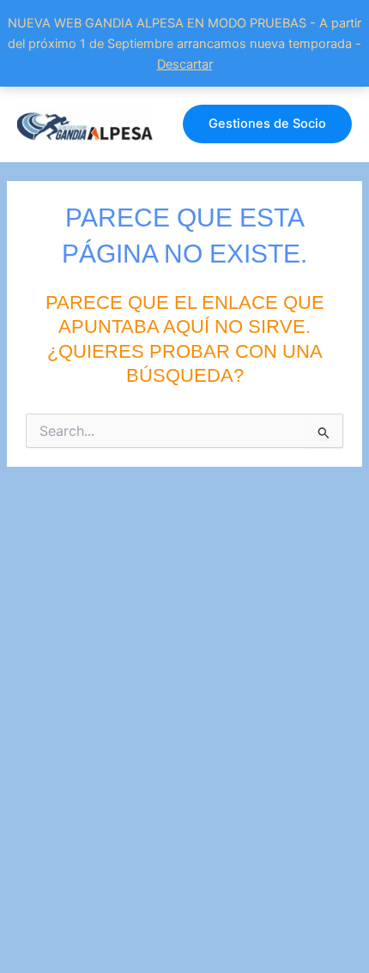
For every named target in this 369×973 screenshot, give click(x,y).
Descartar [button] (185, 64)
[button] (267, 124)
